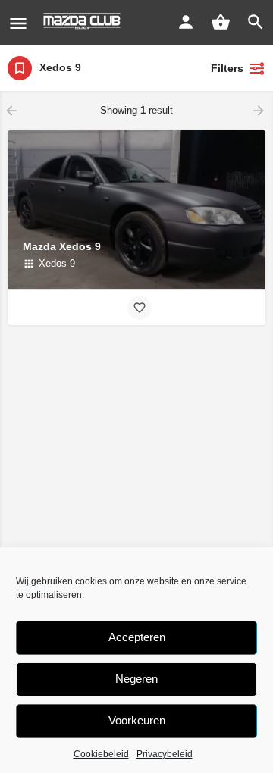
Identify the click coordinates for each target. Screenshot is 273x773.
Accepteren (136, 637)
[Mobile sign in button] (186, 22)
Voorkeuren (136, 720)
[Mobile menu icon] (18, 23)
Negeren (136, 678)
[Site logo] (83, 23)
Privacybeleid (164, 754)
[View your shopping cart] (221, 22)
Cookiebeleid (101, 754)
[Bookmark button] (139, 308)
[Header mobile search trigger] (255, 22)
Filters (227, 68)
